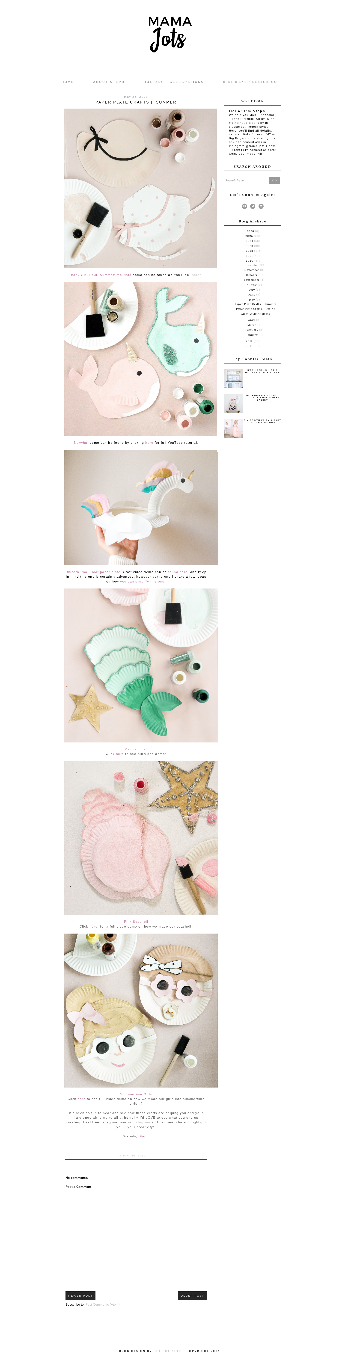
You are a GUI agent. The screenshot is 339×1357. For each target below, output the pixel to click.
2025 (249, 236)
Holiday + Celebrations (174, 82)
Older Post (192, 1295)
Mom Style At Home (255, 313)
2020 (250, 260)
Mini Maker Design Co (250, 82)
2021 (250, 255)
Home (68, 82)
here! (196, 275)
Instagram (141, 1122)
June (252, 294)
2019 (250, 341)
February (252, 329)
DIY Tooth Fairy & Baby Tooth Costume (262, 421)
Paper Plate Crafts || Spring (255, 308)
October (252, 275)
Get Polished (169, 1350)
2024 (250, 240)
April (252, 320)
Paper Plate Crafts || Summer (256, 304)
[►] (246, 231)
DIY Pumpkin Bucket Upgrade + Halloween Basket (262, 397)
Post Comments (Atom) (103, 1304)
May (252, 299)
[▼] (245, 260)
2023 (250, 246)
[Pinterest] (252, 207)
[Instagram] (244, 207)
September (252, 279)
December (252, 265)
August (252, 285)
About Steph (109, 82)
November (252, 270)
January (252, 335)
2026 (251, 231)
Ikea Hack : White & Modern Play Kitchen (262, 371)
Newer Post (80, 1295)
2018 (250, 346)
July (252, 289)
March (252, 325)
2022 (250, 250)
